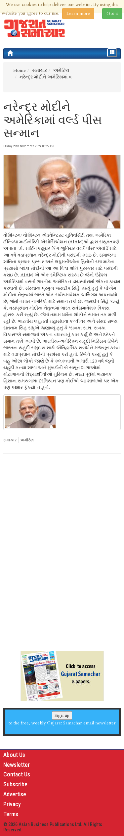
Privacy (12, 804)
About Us (14, 754)
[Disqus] (62, 549)
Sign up (62, 715)
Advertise (14, 794)
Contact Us (16, 774)
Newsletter (16, 764)
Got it (112, 13)
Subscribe (15, 784)
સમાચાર (10, 440)
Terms (10, 814)
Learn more (78, 13)
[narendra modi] (62, 412)
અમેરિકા (27, 440)
